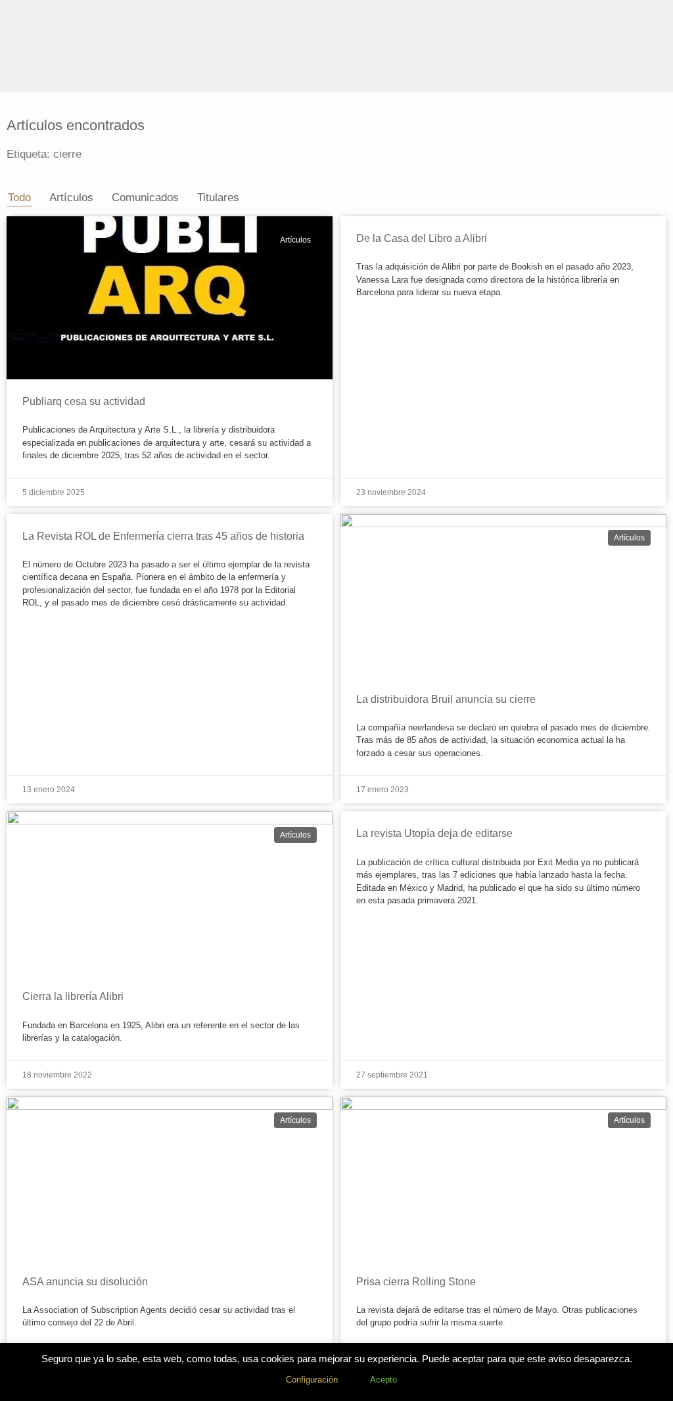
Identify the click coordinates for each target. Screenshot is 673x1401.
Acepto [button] (383, 1380)
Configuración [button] (312, 1380)
